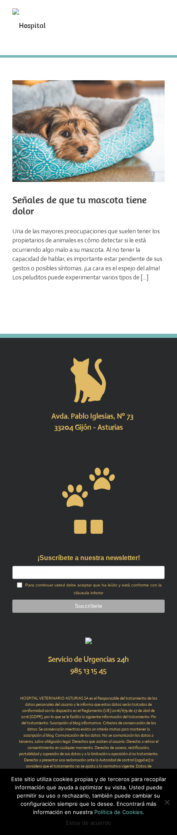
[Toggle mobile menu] (161, 12)
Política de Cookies (118, 812)
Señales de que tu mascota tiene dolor (79, 205)
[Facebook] (80, 527)
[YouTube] (97, 527)
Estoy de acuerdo (88, 822)
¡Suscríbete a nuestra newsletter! (88, 557)
